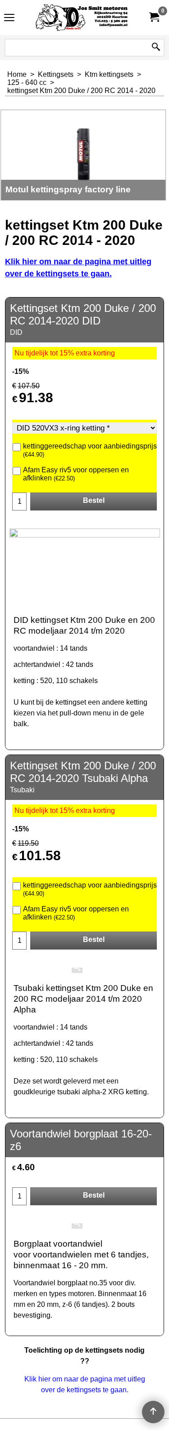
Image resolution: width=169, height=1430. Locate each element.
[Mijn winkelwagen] (153, 17)
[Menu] (9, 19)
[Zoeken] (156, 48)
